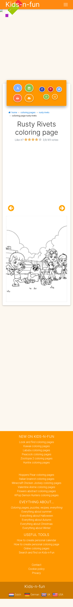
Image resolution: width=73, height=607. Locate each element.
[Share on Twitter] (59, 89)
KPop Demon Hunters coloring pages (37, 495)
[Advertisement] (36, 38)
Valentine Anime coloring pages (36, 487)
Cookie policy (36, 569)
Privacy (36, 573)
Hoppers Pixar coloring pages (36, 474)
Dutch (17, 594)
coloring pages (28, 112)
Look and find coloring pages (36, 442)
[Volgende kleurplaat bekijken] (60, 208)
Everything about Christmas (36, 524)
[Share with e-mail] (55, 97)
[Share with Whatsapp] (46, 97)
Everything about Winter (37, 528)
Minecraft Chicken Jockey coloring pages (36, 483)
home (14, 112)
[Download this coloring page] (29, 98)
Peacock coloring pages (36, 454)
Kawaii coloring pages (36, 446)
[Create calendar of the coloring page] (29, 88)
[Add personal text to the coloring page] (17, 88)
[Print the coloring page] (17, 98)
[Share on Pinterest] (50, 89)
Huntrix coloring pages (36, 462)
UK (48, 594)
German (34, 594)
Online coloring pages (36, 548)
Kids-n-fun (22, 4)
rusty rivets (44, 112)
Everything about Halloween (36, 515)
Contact (36, 564)
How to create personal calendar (36, 540)
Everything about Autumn (36, 519)
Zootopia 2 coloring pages (36, 458)
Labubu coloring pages (36, 450)
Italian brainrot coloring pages (36, 479)
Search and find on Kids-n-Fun (36, 552)
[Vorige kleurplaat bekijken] (12, 208)
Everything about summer (37, 511)
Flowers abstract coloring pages (36, 491)
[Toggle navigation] (65, 4)
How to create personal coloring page (36, 544)
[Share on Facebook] (42, 89)
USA (60, 594)
